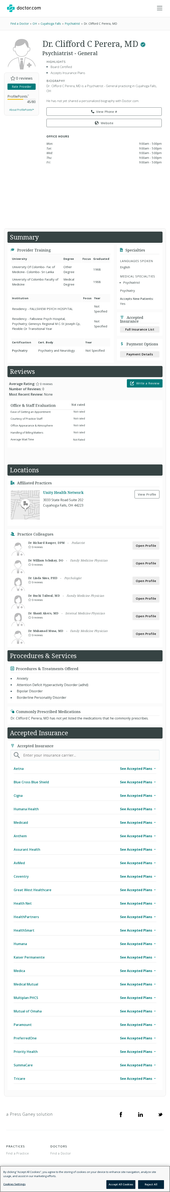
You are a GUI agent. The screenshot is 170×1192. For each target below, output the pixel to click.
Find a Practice (17, 1153)
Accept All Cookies (121, 1184)
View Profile (147, 494)
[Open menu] (159, 8)
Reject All (151, 1184)
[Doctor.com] (23, 8)
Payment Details (139, 354)
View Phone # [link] (106, 111)
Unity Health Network (63, 492)
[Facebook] (120, 1114)
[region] (85, 1179)
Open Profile (146, 545)
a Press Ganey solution (29, 1114)
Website (107, 123)
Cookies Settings (14, 1184)
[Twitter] (160, 1114)
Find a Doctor (60, 1153)
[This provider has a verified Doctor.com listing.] (143, 43)
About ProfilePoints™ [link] (21, 110)
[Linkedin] (140, 1114)
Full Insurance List (139, 329)
